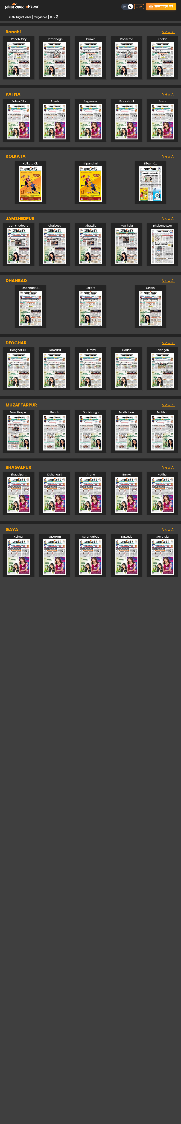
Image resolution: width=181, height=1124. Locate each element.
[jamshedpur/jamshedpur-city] (18, 263)
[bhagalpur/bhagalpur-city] (18, 512)
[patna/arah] (54, 138)
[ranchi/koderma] (126, 76)
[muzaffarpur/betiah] (54, 449)
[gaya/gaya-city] (162, 574)
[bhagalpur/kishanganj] (54, 512)
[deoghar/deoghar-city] (18, 387)
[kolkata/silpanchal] (90, 201)
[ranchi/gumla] (90, 76)
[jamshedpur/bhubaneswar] (162, 263)
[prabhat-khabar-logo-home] (14, 6)
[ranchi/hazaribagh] (54, 76)
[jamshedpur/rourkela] (126, 263)
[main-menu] (4, 17)
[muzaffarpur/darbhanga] (90, 449)
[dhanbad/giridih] (150, 325)
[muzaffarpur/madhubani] (126, 449)
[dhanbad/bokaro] (90, 325)
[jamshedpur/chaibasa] (54, 263)
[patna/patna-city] (18, 138)
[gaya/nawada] (126, 574)
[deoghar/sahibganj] (162, 387)
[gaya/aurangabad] (90, 574)
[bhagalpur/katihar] (162, 512)
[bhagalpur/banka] (126, 512)
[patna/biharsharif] (126, 138)
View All (168, 31)
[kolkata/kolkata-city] (30, 201)
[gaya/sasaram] (54, 574)
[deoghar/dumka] (90, 387)
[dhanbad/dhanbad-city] (30, 325)
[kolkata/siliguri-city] (150, 201)
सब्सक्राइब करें (163, 6)
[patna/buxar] (162, 138)
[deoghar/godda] (126, 387)
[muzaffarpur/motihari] (162, 449)
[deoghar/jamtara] (54, 387)
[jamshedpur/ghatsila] (90, 263)
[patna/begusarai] (90, 138)
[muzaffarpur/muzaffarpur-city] (18, 449)
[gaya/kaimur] (18, 574)
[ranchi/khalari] (162, 76)
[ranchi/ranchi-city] (18, 76)
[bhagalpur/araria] (90, 512)
